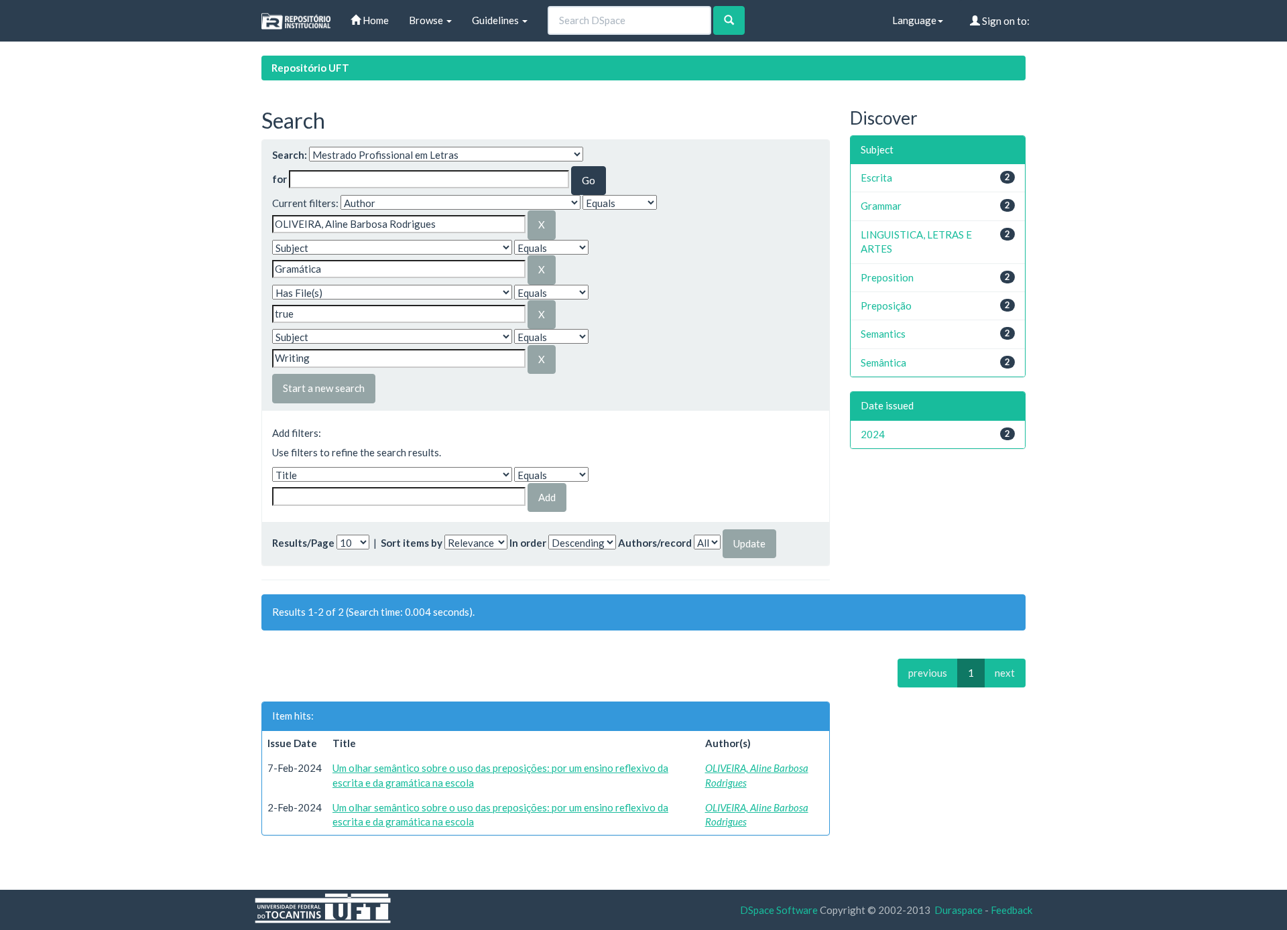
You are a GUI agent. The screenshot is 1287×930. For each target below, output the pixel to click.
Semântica (883, 362)
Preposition (887, 277)
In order (527, 543)
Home (375, 20)
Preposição (886, 306)
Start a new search (324, 388)
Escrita (876, 178)
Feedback (1011, 910)
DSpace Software (779, 910)
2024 (873, 434)
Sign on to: (1005, 21)
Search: (289, 155)
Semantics (883, 334)
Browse (427, 20)
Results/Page (303, 543)
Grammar (881, 206)
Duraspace (958, 910)
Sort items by (411, 543)
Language (914, 20)
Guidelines (496, 20)
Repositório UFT (310, 68)
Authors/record (655, 543)
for (279, 179)
